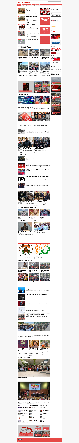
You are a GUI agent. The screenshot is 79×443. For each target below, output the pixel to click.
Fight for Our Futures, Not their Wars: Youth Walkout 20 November (55, 97)
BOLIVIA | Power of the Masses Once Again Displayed (34, 301)
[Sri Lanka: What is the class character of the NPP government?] (23, 344)
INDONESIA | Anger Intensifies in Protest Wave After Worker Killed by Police (44, 270)
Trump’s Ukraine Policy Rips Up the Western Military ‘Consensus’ (40, 201)
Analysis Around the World (24, 4)
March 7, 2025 (36, 202)
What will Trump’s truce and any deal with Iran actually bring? (34, 57)
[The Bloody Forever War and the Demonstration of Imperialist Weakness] (23, 52)
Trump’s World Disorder (21, 80)
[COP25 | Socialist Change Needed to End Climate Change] (30, 420)
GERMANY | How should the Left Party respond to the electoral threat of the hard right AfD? (37, 163)
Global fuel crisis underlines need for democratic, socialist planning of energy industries (35, 417)
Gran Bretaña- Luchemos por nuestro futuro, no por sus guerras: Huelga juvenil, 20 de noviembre (55, 66)
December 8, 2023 (42, 72)
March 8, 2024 (23, 421)
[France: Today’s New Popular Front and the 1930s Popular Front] (41, 421)
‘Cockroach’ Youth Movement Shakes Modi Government (25, 255)
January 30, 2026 (28, 130)
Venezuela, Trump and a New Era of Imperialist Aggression (35, 314)
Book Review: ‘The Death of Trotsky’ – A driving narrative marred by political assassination (46, 410)
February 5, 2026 (31, 218)
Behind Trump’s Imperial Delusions (25, 91)
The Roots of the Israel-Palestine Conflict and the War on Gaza (45, 71)
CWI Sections (40, 4)
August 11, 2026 (28, 33)
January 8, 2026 (28, 315)
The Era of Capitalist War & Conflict (23, 321)
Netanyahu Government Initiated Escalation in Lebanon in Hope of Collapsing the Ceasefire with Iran (44, 58)
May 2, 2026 (28, 308)
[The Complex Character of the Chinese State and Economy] (42, 116)
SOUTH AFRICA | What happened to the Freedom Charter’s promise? (46, 417)
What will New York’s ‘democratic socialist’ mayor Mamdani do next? (24, 148)
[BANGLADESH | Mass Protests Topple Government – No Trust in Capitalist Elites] (34, 277)
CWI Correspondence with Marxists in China (25, 122)
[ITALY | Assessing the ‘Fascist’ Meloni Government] (34, 212)
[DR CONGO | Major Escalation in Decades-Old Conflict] (42, 326)
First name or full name (53, 11)
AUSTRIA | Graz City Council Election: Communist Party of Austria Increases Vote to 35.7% (37, 177)
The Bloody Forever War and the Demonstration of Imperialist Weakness (23, 57)
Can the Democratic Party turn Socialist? (55, 90)
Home (18, 4)
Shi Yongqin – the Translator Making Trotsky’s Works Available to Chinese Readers (37, 129)
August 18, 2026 (53, 113)
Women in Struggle (21, 405)
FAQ (56, 9)
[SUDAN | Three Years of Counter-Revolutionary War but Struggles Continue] (26, 326)
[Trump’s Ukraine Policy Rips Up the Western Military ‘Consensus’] (42, 195)
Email (51, 13)
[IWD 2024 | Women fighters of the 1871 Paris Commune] (19, 421)
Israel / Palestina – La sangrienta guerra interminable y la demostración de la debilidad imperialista (56, 70)
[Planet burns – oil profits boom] (21, 27)
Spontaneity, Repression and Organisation (39, 255)
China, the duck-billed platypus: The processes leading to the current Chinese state (31, 9)
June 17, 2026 (28, 295)
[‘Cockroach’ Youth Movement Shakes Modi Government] (26, 249)
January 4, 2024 (31, 72)
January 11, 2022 (36, 231)
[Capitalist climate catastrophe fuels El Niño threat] (30, 411)
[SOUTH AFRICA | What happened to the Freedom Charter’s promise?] (41, 417)
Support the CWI (36, 4)
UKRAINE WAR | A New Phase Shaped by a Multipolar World (55, 82)
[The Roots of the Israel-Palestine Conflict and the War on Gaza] (45, 66)
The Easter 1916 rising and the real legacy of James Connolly (46, 413)
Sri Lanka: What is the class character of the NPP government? (22, 349)
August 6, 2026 (20, 378)
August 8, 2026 (20, 256)
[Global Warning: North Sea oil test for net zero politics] (30, 414)
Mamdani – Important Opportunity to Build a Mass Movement (26, 135)
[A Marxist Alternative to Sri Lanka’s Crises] (45, 344)
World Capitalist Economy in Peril (24, 104)
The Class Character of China (22, 111)
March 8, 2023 (20, 233)
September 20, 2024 (23, 415)
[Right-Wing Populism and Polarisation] (45, 212)
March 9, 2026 (23, 408)
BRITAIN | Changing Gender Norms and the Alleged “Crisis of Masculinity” (24, 414)
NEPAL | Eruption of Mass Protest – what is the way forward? (33, 270)
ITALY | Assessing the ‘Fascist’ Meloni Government (33, 217)
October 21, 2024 (41, 350)
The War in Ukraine (20, 189)
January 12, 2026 (20, 149)
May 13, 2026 (20, 334)
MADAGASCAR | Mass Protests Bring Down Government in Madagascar (23, 270)
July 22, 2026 (28, 164)
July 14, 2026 (28, 288)
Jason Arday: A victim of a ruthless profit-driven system (55, 112)
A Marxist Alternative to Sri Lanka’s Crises (44, 349)
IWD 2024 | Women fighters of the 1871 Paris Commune (24, 420)
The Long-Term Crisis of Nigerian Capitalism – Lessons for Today (27, 220)
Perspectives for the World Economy (23, 94)
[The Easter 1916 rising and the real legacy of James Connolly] (41, 414)
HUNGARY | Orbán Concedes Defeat (22, 217)
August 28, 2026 (53, 83)
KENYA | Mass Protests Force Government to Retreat (44, 281)
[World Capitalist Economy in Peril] (26, 100)
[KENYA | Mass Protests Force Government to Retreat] (45, 277)
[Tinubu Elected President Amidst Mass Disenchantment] (26, 226)
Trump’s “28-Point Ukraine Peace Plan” (25, 201)
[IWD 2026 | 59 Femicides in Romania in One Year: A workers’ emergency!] (19, 407)
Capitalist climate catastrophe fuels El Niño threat (35, 410)
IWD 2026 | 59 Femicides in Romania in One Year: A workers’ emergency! (24, 407)
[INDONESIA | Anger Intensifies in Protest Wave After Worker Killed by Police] (45, 265)
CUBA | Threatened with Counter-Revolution (33, 307)
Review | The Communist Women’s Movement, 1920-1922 (24, 417)
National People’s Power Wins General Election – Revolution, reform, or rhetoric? (33, 349)
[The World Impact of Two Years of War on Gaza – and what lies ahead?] (23, 66)
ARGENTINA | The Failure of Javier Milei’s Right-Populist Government (36, 294)
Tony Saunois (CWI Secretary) (33, 11)
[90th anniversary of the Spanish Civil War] (41, 407)
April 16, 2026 (20, 218)
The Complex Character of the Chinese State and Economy (41, 122)
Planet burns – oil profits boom (31, 24)
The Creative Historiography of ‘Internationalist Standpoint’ (25, 435)
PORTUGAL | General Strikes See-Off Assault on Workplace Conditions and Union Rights (37, 170)
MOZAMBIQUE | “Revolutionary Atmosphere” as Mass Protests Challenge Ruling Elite (23, 282)
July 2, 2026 (20, 401)
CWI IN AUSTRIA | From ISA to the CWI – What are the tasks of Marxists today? (38, 429)
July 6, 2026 (33, 414)
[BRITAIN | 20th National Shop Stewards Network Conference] (34, 391)
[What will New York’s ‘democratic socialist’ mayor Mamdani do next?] (26, 142)
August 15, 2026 (28, 11)
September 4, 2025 (44, 418)
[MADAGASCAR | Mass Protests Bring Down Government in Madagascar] (23, 265)
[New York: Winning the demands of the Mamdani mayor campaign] (42, 142)
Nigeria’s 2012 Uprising (38, 230)
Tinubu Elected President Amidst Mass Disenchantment (25, 232)
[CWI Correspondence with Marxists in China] (26, 116)
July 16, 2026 (28, 171)
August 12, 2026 (28, 25)
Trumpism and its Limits (45, 91)
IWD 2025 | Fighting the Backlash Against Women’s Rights (24, 410)
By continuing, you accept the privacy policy (56, 15)
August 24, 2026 (53, 98)
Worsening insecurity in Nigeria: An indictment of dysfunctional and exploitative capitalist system (31, 17)
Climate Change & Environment (33, 405)
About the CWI (31, 4)
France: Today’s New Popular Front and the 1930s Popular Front (46, 421)
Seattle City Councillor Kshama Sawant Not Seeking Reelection (37, 435)
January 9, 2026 (36, 149)
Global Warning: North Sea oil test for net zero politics (35, 413)
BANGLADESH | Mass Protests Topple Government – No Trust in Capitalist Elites (33, 282)
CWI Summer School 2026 (22, 377)
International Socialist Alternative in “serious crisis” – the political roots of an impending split (45, 428)
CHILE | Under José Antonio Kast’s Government (33, 287)
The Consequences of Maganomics (37, 91)
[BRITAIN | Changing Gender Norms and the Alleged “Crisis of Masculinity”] (19, 414)
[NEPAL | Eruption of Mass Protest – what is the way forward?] (34, 265)
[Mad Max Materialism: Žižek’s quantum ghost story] (21, 41)
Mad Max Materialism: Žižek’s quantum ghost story (32, 39)
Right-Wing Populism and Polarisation (44, 217)
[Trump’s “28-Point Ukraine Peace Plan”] (26, 196)
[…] (29, 159)
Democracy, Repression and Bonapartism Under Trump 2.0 (38, 85)
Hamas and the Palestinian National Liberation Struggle (33, 71)
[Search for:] (58, 5)
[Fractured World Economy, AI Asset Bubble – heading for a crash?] (42, 100)
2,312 (27, 46)
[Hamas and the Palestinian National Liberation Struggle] (34, 66)
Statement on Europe (29, 156)
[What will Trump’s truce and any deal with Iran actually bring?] (34, 52)
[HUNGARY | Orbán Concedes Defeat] (23, 212)
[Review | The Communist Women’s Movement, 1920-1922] (19, 418)
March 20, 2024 (23, 418)
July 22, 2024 (41, 218)
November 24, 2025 (20, 202)
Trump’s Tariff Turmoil (45, 85)
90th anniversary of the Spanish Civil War (46, 407)
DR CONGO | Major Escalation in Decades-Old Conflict (42, 332)
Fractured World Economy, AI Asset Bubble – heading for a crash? (40, 105)
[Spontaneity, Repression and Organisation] (42, 249)
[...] (29, 14)
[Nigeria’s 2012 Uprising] (42, 226)
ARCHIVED (20, 439)
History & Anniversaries (43, 405)
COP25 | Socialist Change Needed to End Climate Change (35, 420)
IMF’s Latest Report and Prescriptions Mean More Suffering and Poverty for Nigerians (32, 32)
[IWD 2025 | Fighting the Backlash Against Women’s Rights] (19, 411)
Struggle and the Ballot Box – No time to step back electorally (46, 435)
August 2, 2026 (36, 256)
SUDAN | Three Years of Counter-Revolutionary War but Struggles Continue (24, 332)
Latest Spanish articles (54, 62)
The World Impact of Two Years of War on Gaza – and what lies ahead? (23, 71)
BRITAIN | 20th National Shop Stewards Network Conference (29, 400)
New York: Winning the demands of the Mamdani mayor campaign (41, 148)
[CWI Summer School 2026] (34, 368)
